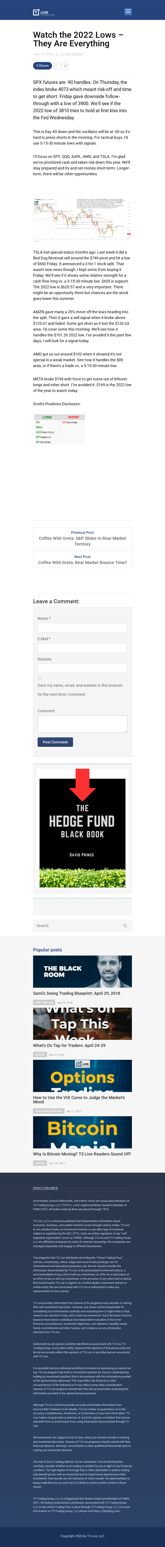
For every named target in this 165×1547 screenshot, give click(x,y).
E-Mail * (44, 639)
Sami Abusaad (44, 1002)
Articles (40, 1054)
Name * (44, 618)
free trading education (48, 1111)
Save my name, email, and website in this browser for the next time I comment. (80, 690)
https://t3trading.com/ (106, 1511)
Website (45, 659)
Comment (46, 711)
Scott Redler (72, 54)
